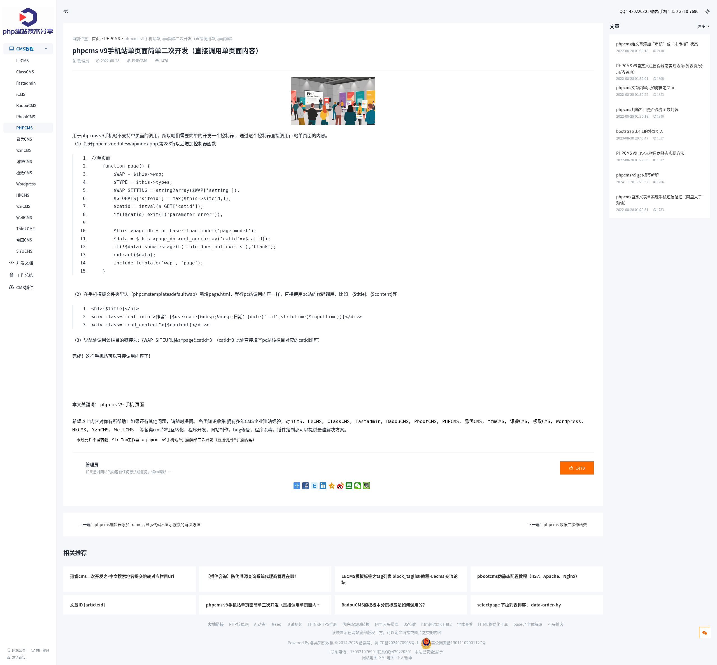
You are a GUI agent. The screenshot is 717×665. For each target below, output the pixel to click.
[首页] (28, 21)
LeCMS (22, 60)
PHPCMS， (453, 421)
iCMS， (299, 421)
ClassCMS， (340, 421)
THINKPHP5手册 (322, 624)
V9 (121, 404)
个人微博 (404, 657)
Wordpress (26, 184)
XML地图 (387, 657)
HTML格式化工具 (493, 624)
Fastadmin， (370, 421)
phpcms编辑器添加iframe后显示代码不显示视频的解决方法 (147, 524)
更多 (703, 26)
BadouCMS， (399, 421)
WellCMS (24, 217)
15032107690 (362, 651)
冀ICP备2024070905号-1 (396, 642)
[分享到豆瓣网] (349, 485)
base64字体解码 (528, 624)
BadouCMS (26, 105)
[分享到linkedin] (323, 485)
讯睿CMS (24, 161)
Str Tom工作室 (125, 440)
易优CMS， (475, 421)
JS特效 (410, 624)
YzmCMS (23, 150)
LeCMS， (317, 421)
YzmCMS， (498, 421)
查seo (276, 624)
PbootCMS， (427, 421)
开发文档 (24, 263)
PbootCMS (25, 116)
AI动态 (260, 624)
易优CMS (24, 139)
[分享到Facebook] (305, 485)
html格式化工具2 (436, 624)
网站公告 (18, 650)
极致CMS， (544, 421)
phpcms (108, 404)
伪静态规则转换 (356, 624)
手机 (129, 404)
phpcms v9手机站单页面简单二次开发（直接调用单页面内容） (201, 440)
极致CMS (24, 172)
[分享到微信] (357, 485)
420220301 (402, 651)
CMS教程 (25, 49)
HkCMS (22, 195)
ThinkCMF (25, 228)
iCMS (20, 94)
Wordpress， (571, 421)
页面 (139, 404)
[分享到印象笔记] (366, 485)
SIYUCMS (24, 251)
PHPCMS (24, 128)
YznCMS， (102, 430)
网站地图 (370, 657)
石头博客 (556, 624)
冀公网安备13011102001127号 (458, 642)
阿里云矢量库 (387, 624)
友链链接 (18, 657)
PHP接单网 (239, 624)
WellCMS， (126, 430)
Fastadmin (26, 83)
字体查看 (465, 624)
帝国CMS (24, 240)
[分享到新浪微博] (340, 485)
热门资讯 (42, 650)
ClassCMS (25, 72)
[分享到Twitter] (314, 485)
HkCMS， (81, 430)
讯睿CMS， (521, 421)
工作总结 (24, 275)
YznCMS (23, 206)
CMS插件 (24, 287)
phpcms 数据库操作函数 (565, 524)
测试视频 (294, 624)
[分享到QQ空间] (331, 485)
